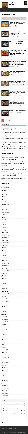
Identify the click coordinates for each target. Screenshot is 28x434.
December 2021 (5, 263)
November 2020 (5, 296)
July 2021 (3, 276)
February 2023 (4, 230)
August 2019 (4, 334)
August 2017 (4, 395)
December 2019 (5, 324)
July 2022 (3, 247)
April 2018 (3, 375)
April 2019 (3, 344)
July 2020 (3, 306)
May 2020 (3, 311)
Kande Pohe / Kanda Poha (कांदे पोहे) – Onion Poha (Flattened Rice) (17, 73)
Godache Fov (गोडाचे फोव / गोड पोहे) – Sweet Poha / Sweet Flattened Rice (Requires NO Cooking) (17, 83)
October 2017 (4, 390)
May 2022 (3, 253)
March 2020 (4, 316)
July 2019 (3, 337)
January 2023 (4, 232)
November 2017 (5, 388)
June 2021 (3, 278)
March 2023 (4, 227)
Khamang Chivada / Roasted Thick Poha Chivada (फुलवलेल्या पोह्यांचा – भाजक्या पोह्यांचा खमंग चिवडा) (16, 102)
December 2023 (5, 204)
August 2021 (4, 273)
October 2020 (4, 298)
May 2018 (3, 373)
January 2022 (4, 260)
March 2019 (4, 347)
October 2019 (4, 329)
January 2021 (4, 291)
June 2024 (3, 199)
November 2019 (5, 327)
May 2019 (3, 342)
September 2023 (5, 212)
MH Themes (22, 432)
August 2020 (4, 304)
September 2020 (5, 301)
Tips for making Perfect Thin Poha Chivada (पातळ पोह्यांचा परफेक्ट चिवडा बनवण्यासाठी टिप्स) (17, 92)
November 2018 (5, 357)
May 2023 (3, 222)
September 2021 (5, 270)
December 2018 (5, 355)
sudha (20, 26)
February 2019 (4, 350)
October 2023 (4, 209)
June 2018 (3, 370)
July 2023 (3, 217)
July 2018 (3, 367)
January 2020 (4, 321)
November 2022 (5, 237)
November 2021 (5, 265)
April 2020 (3, 314)
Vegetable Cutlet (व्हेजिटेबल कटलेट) (17, 110)
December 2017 (5, 385)
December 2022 (5, 235)
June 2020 (3, 309)
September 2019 (5, 332)
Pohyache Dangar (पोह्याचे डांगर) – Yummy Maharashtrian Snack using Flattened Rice (17, 33)
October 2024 (4, 194)
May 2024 (3, 202)
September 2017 (5, 393)
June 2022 (3, 250)
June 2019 (3, 339)
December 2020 (5, 293)
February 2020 (4, 319)
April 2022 (3, 255)
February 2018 (4, 380)
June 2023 (3, 219)
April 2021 (3, 283)
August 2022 (4, 245)
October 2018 (4, 360)
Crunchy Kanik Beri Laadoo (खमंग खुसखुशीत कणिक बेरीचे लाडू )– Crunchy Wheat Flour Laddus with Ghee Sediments (17, 52)
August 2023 (4, 214)
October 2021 (4, 268)
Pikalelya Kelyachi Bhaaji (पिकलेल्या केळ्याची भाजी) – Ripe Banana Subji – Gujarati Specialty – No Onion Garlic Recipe (13, 148)
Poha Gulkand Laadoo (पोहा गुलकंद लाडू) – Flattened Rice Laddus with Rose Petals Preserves (17, 63)
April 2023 (3, 225)
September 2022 (5, 242)
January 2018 (4, 383)
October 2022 (4, 240)
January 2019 (4, 352)
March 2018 (4, 378)
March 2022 (4, 258)
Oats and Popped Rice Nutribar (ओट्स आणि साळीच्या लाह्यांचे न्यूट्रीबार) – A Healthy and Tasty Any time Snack (13, 163)
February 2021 (4, 288)
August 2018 (4, 365)
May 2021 (3, 281)
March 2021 (4, 286)
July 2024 (3, 197)
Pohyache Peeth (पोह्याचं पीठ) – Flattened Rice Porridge (16, 42)
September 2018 (5, 362)
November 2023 (5, 207)
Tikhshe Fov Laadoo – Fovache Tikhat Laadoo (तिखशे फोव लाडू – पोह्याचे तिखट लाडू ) (17, 23)
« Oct (2, 422)
